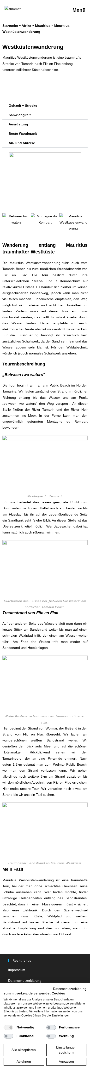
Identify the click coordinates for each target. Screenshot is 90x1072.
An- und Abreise (22, 143)
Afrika (26, 26)
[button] (45, 105)
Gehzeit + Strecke (23, 105)
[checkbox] (8, 1027)
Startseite (10, 26)
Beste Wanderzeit (23, 133)
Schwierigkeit (20, 115)
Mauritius (42, 26)
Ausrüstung (18, 124)
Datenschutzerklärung (25, 980)
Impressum (16, 970)
